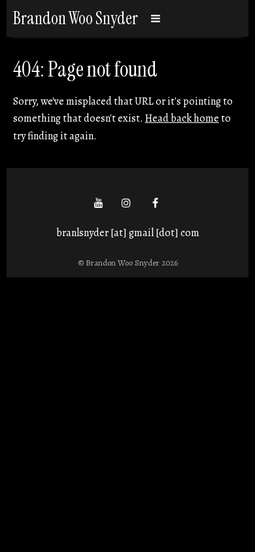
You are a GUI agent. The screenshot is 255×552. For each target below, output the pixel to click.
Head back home (182, 118)
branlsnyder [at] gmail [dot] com (127, 233)
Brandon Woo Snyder (75, 18)
